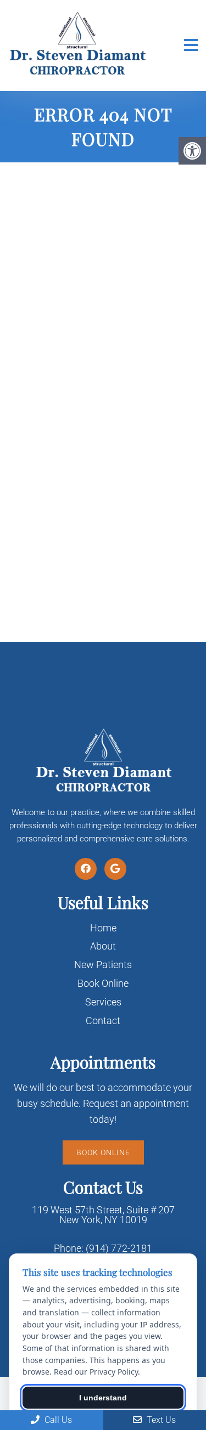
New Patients (103, 964)
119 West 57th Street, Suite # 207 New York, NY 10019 (103, 1215)
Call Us (57, 1420)
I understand (103, 1397)
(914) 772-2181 (119, 1248)
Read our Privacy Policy (96, 1371)
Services (103, 1002)
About (103, 946)
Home (103, 928)
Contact (103, 1020)
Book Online (103, 983)
